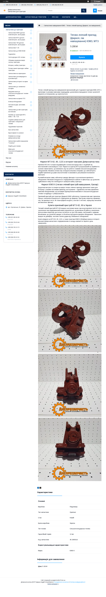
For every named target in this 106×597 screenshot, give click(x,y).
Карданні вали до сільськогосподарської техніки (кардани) (18, 93)
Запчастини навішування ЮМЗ (54, 25)
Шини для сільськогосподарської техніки (15, 151)
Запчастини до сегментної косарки (16, 87)
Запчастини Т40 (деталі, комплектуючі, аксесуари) (16, 43)
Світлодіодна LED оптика (16, 57)
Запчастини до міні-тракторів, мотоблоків (18, 110)
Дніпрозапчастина (13, 17)
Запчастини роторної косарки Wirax (18, 82)
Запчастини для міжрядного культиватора (17, 77)
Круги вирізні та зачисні (15, 133)
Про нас (55, 17)
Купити (82, 57)
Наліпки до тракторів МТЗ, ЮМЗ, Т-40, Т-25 (17, 115)
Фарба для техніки (14, 146)
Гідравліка (11, 54)
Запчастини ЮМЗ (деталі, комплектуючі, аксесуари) (16, 33)
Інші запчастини (13, 130)
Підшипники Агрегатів (15, 126)
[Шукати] (83, 11)
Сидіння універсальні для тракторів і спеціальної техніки (16, 121)
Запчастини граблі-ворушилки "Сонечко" (18, 142)
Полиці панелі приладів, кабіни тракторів (18, 69)
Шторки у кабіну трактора (16, 65)
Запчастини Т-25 (13, 48)
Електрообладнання (15, 101)
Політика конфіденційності (77, 582)
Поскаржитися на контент (61, 582)
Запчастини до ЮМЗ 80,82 (16, 51)
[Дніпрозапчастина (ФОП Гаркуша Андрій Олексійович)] (4, 11)
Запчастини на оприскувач (17, 73)
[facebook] (38, 488)
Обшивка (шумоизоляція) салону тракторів (16, 61)
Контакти (66, 17)
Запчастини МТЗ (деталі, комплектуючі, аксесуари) (16, 38)
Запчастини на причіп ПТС (16, 98)
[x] (40, 488)
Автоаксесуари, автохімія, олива (16, 105)
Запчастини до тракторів (35, 17)
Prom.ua (62, 580)
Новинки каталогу (12, 166)
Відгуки (8, 162)
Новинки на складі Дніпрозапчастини (14, 137)
